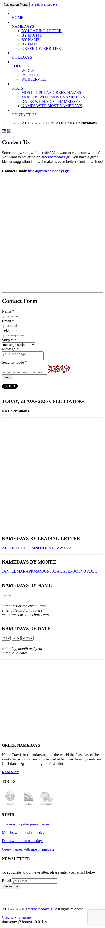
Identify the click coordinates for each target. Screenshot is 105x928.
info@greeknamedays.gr (48, 171)
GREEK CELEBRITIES (41, 48)
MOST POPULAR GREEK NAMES (51, 92)
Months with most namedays (24, 832)
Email (6, 321)
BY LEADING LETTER (41, 31)
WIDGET (29, 70)
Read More (10, 772)
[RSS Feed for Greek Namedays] (28, 805)
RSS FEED (30, 75)
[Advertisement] (52, 235)
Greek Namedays (44, 4)
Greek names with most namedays (28, 849)
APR (29, 571)
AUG (61, 571)
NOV (84, 571)
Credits (7, 917)
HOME (17, 17)
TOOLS (18, 66)
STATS (17, 88)
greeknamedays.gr (55, 157)
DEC (93, 571)
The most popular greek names (25, 824)
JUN (46, 571)
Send (7, 377)
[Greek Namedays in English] (9, 132)
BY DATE (29, 44)
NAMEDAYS (23, 26)
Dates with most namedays (22, 841)
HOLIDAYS (22, 57)
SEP (68, 571)
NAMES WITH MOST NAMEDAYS (51, 106)
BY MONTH (31, 35)
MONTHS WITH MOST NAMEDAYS (53, 97)
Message (8, 349)
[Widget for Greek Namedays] (10, 805)
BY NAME (30, 40)
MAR (21, 571)
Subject (7, 340)
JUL (53, 571)
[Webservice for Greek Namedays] (46, 805)
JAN (5, 571)
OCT (76, 571)
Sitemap (24, 917)
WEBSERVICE (34, 79)
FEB (13, 571)
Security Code (13, 362)
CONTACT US (24, 115)
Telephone (10, 330)
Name (6, 311)
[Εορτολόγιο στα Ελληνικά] (4, 132)
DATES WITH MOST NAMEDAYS (51, 101)
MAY (37, 571)
